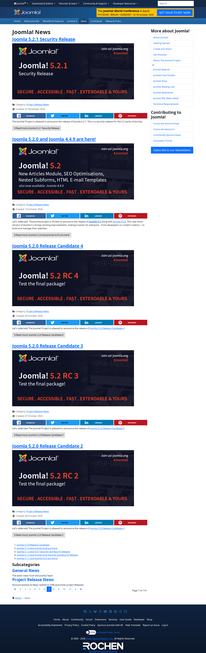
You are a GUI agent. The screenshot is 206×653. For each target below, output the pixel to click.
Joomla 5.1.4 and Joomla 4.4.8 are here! (37, 548)
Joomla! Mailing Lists (164, 86)
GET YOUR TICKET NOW (174, 12)
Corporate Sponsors (164, 129)
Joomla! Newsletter (163, 92)
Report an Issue (151, 625)
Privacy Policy (72, 625)
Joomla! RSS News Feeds (166, 98)
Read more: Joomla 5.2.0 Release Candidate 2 (39, 535)
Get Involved (160, 54)
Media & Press (113, 21)
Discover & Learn (68, 3)
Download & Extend (43, 3)
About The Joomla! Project (167, 60)
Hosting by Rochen (103, 651)
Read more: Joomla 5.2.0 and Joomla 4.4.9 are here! (42, 234)
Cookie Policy (88, 625)
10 (64, 589)
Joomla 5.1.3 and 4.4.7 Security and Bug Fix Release (43, 551)
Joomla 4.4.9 (119, 221)
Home (17, 21)
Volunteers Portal (162, 140)
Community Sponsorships (167, 135)
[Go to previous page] (20, 589)
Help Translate (133, 625)
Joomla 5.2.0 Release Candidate (33, 544)
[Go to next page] (75, 589)
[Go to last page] (81, 589)
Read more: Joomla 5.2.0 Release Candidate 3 (39, 435)
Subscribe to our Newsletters (172, 150)
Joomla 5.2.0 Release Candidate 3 (47, 346)
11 (70, 589)
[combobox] (176, 3)
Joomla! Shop (160, 81)
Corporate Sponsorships (166, 123)
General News (25, 570)
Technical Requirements (166, 104)
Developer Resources (124, 3)
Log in (165, 625)
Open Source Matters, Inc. (100, 638)
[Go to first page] (15, 589)
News (84, 21)
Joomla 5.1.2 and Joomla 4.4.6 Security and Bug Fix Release (47, 555)
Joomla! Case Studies (164, 75)
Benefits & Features (53, 21)
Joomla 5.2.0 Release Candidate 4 (47, 246)
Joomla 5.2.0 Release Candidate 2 (47, 446)
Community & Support (95, 3)
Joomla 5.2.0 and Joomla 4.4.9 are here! (54, 139)
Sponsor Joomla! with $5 (110, 625)
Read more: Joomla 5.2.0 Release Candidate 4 (39, 334)
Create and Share (162, 48)
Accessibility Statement (50, 625)
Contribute (96, 21)
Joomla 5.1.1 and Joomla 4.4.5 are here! (37, 558)
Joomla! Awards (161, 69)
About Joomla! (31, 21)
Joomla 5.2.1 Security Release (43, 39)
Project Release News (37, 104)
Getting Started (161, 43)
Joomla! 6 (72, 21)
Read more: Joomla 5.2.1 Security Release (37, 128)
